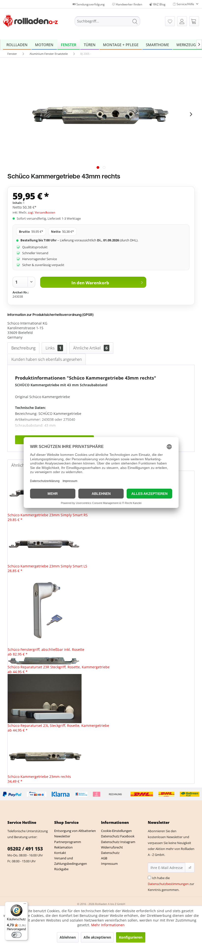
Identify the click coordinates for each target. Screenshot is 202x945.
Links (53, 348)
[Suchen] (135, 21)
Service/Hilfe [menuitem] (185, 4)
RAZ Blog (159, 4)
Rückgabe (61, 869)
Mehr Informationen (108, 925)
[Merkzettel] (170, 21)
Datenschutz (110, 852)
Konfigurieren (130, 937)
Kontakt (60, 852)
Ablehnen (68, 937)
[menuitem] (107, 21)
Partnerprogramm (67, 842)
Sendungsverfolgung (90, 4)
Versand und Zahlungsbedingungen (70, 861)
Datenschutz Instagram (118, 842)
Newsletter (62, 836)
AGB (104, 858)
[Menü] (25, 905)
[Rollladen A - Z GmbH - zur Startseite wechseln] (30, 22)
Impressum (109, 863)
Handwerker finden (128, 4)
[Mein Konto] (182, 21)
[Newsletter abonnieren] (189, 867)
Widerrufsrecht (112, 847)
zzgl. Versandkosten (41, 212)
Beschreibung (23, 348)
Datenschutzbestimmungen (168, 884)
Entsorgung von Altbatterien (75, 831)
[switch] (16, 935)
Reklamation (63, 847)
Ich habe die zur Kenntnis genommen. (171, 884)
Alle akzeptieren (97, 937)
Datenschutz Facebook (118, 836)
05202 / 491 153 (25, 849)
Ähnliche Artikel (90, 348)
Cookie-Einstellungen (116, 831)
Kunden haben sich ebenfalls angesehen (46, 359)
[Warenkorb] (194, 21)
